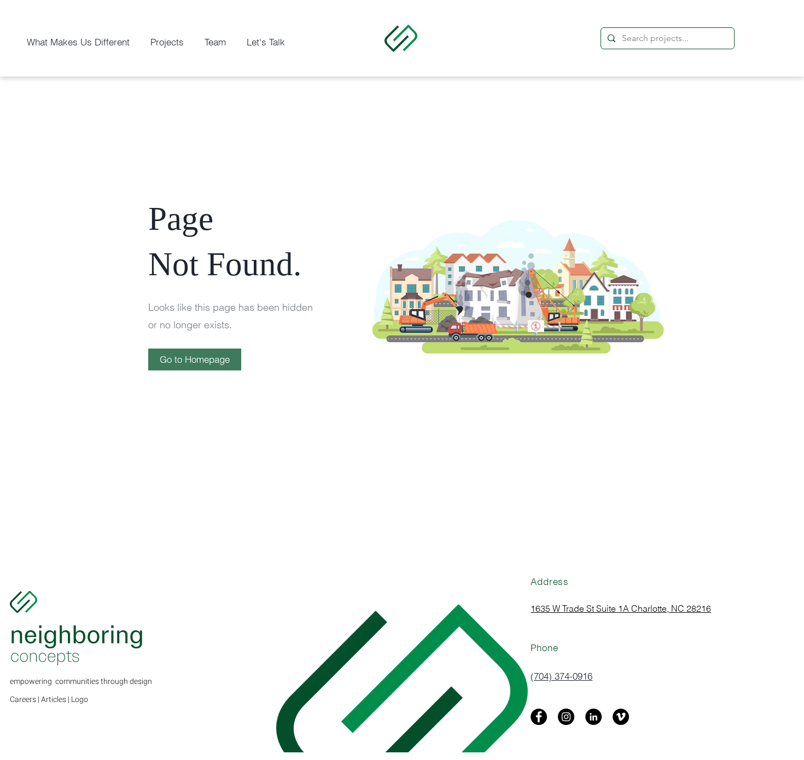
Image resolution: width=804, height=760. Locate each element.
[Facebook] (539, 717)
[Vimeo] (621, 717)
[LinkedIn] (593, 717)
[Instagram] (566, 717)
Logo (79, 699)
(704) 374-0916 (561, 676)
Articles (53, 699)
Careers (23, 699)
